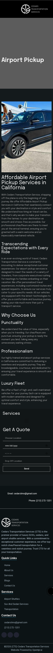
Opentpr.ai (37, 650)
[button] (8, 9)
